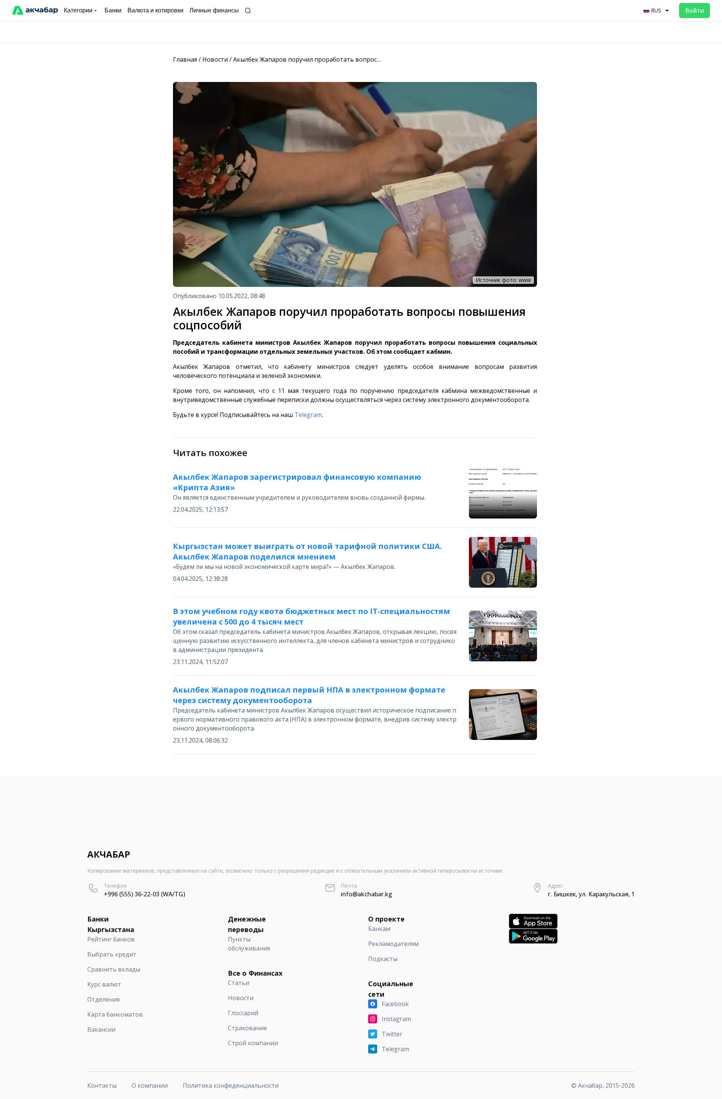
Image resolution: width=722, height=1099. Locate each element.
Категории (78, 10)
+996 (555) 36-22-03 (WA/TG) (144, 894)
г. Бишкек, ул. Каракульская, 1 (591, 894)
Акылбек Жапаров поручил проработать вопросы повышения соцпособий (344, 59)
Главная (185, 59)
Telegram (308, 415)
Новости (215, 59)
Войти (694, 10)
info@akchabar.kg (366, 894)
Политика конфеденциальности (231, 1085)
